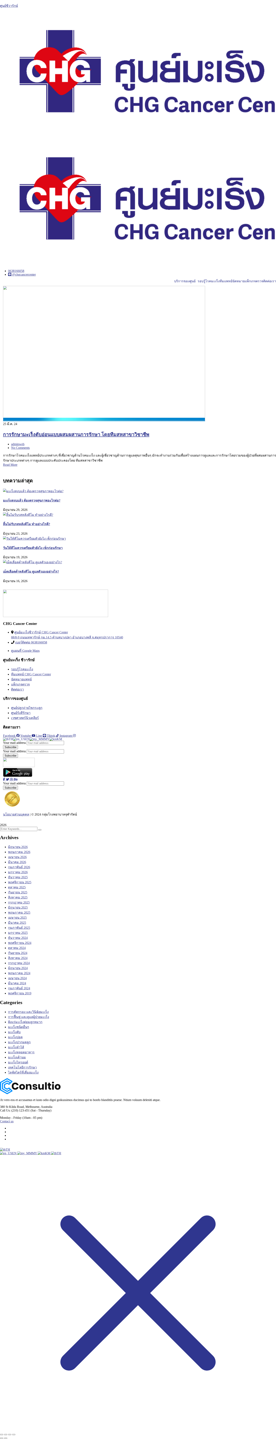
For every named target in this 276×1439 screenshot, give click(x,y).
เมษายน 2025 (17, 917)
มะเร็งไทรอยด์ (18, 1062)
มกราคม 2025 (18, 932)
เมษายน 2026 (17, 857)
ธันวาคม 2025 (18, 877)
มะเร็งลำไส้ (16, 1047)
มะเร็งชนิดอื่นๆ (18, 1027)
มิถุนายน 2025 (18, 907)
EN (14, 1153)
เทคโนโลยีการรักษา (22, 1067)
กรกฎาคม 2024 (19, 963)
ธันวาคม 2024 (18, 937)
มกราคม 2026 (18, 872)
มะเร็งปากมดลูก (19, 1042)
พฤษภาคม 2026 (19, 852)
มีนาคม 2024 (17, 983)
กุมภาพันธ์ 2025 (19, 927)
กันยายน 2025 (17, 892)
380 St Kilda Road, (12, 1106)
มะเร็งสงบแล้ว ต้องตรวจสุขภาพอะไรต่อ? (31, 500)
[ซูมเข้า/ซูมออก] (1, 1434)
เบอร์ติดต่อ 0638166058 (31, 642)
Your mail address (14, 742)
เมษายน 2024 (17, 978)
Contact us (7, 1121)
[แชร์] (9, 1434)
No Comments (20, 447)
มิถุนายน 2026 (18, 847)
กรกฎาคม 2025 (19, 902)
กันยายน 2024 (17, 953)
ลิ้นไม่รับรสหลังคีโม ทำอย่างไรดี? (26, 524)
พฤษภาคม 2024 (19, 973)
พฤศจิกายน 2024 (19, 943)
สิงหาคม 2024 (17, 958)
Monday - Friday (11, 1117)
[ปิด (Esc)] (13, 1434)
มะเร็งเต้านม (17, 1057)
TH (8, 1149)
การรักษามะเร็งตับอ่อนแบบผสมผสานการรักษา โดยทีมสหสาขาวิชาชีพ (76, 434)
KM (48, 1153)
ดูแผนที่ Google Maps (25, 650)
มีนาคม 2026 (17, 862)
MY (35, 1153)
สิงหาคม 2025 (17, 897)
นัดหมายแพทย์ (21, 679)
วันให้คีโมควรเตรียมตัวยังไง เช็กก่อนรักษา (33, 548)
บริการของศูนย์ (185, 281)
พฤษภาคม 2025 (19, 912)
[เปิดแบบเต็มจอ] (5, 1434)
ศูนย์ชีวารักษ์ (9, 5)
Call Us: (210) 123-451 (15, 1110)
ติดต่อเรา (269, 281)
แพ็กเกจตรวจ (254, 281)
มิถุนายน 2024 (18, 968)
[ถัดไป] (5, 1438)
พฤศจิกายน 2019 (19, 993)
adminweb (17, 444)
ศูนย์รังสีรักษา (21, 713)
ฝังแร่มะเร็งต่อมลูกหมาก (25, 1022)
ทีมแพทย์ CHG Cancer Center (31, 674)
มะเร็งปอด (15, 1037)
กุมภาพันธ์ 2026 (19, 867)
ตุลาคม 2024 (17, 948)
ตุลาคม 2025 (17, 887)
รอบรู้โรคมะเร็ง (209, 281)
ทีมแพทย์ (226, 281)
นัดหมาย (238, 281)
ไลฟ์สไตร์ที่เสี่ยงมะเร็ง (23, 1072)
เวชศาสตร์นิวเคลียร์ (25, 718)
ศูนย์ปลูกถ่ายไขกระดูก (26, 708)
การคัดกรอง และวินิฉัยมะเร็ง (28, 1012)
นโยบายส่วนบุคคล (16, 814)
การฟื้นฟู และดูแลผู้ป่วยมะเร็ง (28, 1017)
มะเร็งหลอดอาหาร (21, 1052)
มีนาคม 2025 (17, 922)
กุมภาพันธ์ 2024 (19, 988)
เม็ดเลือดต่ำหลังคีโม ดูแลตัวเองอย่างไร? (31, 571)
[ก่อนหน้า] (1, 1438)
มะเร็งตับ (14, 1032)
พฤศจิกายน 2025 (19, 882)
